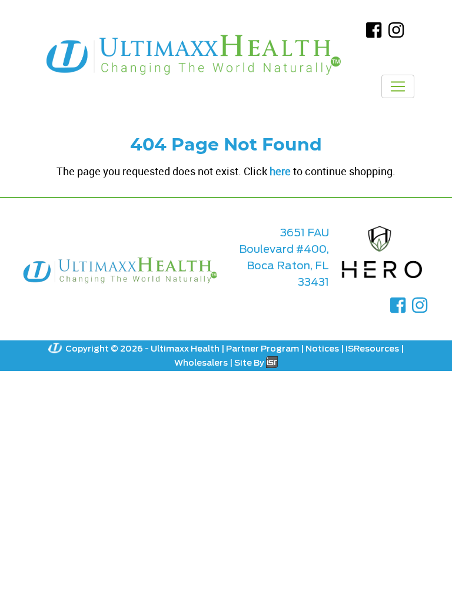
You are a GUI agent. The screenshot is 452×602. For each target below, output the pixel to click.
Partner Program (262, 348)
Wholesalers (201, 362)
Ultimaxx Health (185, 348)
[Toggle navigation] (397, 86)
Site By (250, 362)
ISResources (372, 348)
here (280, 171)
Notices (322, 348)
